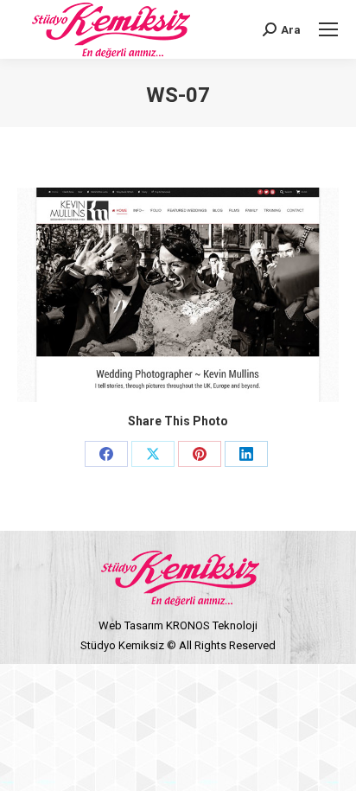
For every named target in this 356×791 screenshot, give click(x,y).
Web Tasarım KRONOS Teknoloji (178, 625)
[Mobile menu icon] (328, 29)
